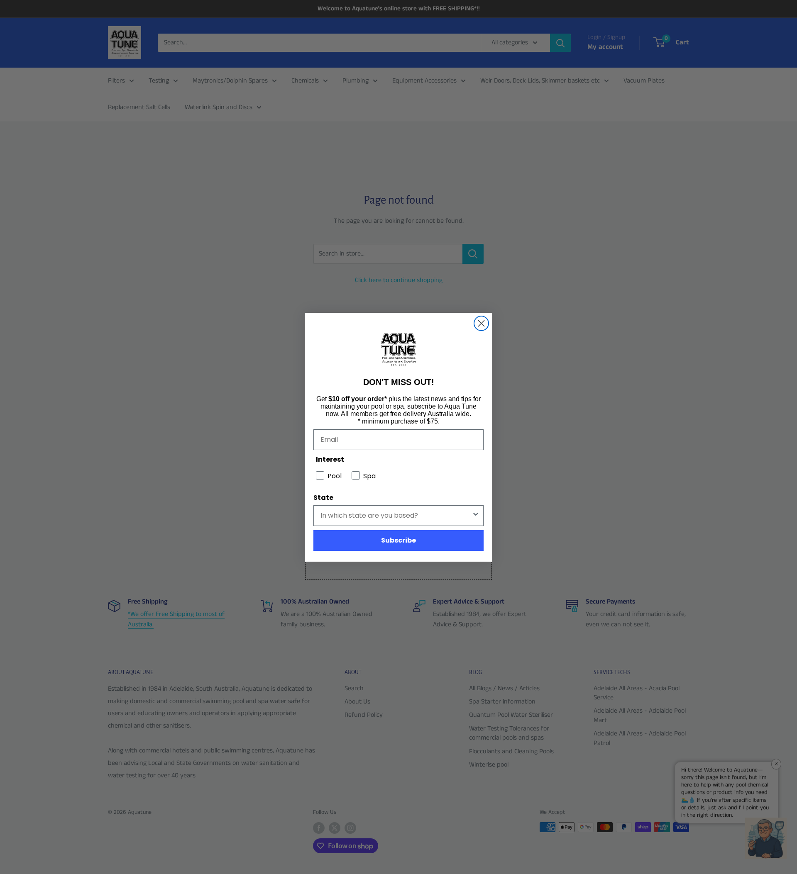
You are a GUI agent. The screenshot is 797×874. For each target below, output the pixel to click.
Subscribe (398, 540)
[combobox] (396, 516)
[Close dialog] (481, 323)
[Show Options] (476, 516)
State (323, 497)
